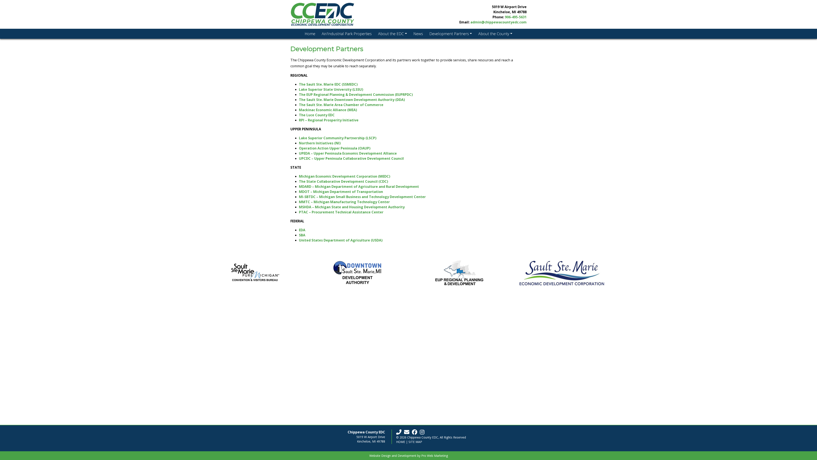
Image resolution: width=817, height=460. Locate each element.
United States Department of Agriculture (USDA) (341, 240)
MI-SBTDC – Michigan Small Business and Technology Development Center (362, 196)
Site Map (415, 442)
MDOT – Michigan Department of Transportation (341, 191)
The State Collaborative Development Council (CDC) (343, 181)
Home (400, 442)
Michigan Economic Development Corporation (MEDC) (344, 176)
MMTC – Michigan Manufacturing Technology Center (344, 202)
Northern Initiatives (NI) (320, 143)
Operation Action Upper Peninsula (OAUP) (334, 148)
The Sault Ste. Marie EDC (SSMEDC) (328, 84)
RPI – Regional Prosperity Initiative (329, 120)
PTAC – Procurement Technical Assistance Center (341, 212)
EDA (302, 230)
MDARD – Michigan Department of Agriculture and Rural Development (359, 186)
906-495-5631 (516, 17)
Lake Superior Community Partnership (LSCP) (337, 138)
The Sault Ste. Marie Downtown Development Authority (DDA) (352, 99)
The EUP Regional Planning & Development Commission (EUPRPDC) (356, 94)
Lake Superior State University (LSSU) (331, 89)
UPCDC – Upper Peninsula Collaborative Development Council (351, 158)
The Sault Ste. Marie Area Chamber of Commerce (341, 104)
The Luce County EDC (317, 115)
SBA (302, 235)
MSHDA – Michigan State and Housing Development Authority (352, 207)
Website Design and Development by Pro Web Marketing (408, 456)
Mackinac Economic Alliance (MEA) (328, 110)
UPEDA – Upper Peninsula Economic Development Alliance (348, 153)
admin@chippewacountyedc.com (498, 22)
